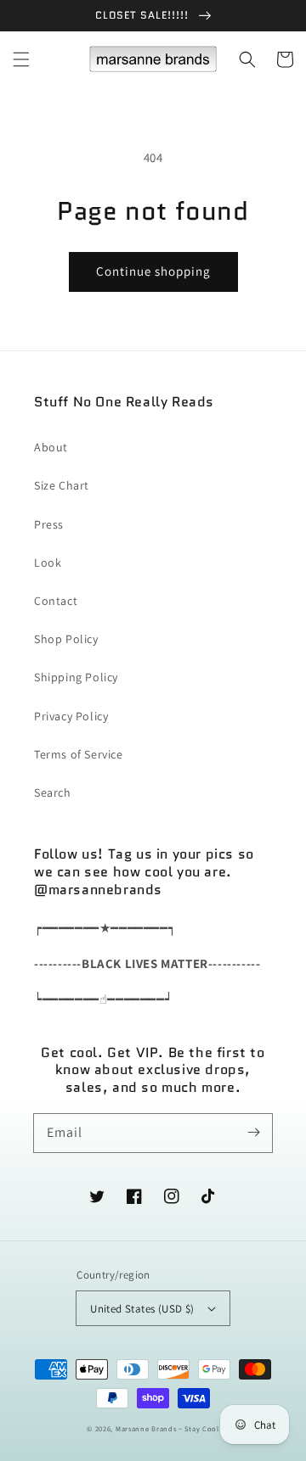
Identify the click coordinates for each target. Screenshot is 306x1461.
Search (52, 792)
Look (47, 562)
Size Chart (61, 485)
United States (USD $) (142, 1308)
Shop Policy (66, 639)
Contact (55, 600)
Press (49, 524)
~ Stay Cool (198, 1428)
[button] (21, 59)
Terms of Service (78, 754)
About (51, 447)
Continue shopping (153, 271)
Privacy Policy (71, 716)
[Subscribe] (253, 1132)
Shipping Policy (76, 677)
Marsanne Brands (146, 1428)
